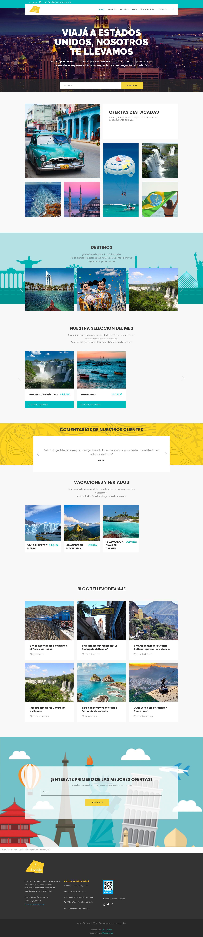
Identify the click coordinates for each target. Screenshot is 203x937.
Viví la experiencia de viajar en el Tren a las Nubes (48, 647)
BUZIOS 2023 (88, 394)
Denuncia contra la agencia (76, 886)
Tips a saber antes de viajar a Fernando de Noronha (99, 709)
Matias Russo (107, 933)
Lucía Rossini (106, 930)
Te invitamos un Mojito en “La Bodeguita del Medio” (99, 647)
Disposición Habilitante (34, 904)
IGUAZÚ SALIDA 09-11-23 (43, 394)
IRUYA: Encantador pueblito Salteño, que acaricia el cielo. (152, 647)
